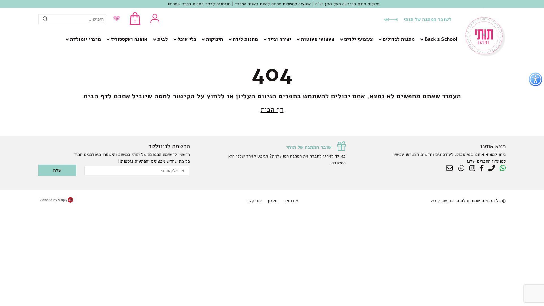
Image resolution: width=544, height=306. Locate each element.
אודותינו (290, 200)
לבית (162, 39)
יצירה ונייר (279, 39)
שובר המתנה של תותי (309, 147)
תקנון (272, 200)
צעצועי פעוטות (317, 39)
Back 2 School (440, 39)
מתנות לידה (245, 39)
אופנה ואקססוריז (129, 39)
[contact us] (451, 168)
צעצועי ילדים (358, 39)
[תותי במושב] (486, 55)
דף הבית (272, 109)
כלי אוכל (187, 39)
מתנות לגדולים (399, 39)
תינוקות (214, 39)
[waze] (461, 168)
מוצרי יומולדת (85, 39)
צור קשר (254, 200)
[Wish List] (115, 19)
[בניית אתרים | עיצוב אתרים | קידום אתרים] (56, 201)
